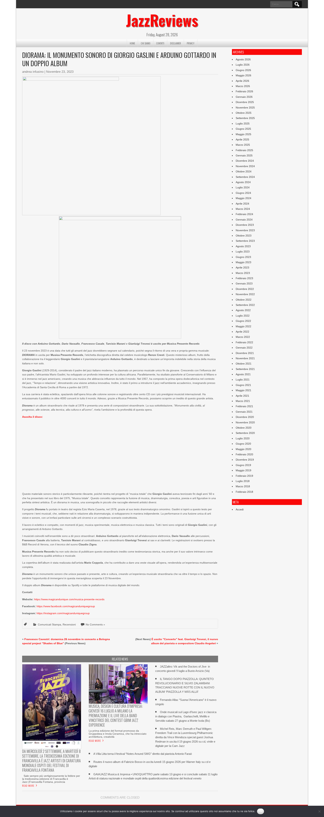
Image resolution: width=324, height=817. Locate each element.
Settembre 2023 (245, 240)
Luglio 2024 (243, 187)
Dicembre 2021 (245, 353)
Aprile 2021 (242, 395)
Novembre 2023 (245, 230)
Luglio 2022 (243, 315)
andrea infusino (33, 72)
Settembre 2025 (245, 118)
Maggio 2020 (243, 449)
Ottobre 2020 (243, 427)
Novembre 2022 (245, 294)
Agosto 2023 (243, 246)
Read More (28, 785)
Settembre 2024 (245, 176)
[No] (319, 811)
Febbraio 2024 (244, 214)
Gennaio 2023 (244, 283)
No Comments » (95, 624)
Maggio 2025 (243, 134)
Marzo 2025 (243, 144)
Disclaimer (175, 43)
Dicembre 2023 (245, 224)
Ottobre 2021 (243, 363)
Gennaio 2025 (244, 155)
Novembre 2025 (245, 107)
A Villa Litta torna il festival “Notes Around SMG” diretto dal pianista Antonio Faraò (142, 753)
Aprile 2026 (242, 80)
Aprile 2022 (242, 331)
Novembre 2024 (245, 166)
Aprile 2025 (242, 139)
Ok (260, 811)
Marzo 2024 (243, 208)
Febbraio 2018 (244, 491)
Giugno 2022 (243, 320)
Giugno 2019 (243, 465)
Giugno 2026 (243, 70)
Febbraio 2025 (244, 150)
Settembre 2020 (245, 432)
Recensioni (69, 624)
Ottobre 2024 (243, 171)
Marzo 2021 (243, 400)
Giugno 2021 (243, 385)
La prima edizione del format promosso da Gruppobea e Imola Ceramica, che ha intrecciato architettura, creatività (117, 733)
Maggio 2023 (243, 262)
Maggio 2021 (243, 390)
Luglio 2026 (243, 64)
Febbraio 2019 (244, 475)
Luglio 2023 (243, 251)
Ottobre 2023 (243, 235)
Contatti (160, 43)
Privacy (190, 43)
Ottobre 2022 (243, 299)
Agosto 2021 (243, 374)
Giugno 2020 (243, 443)
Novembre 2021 (245, 358)
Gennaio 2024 (244, 219)
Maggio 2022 (243, 326)
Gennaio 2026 (244, 96)
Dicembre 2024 (245, 160)
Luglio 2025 (243, 123)
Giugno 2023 (243, 256)
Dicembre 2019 (245, 459)
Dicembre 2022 (245, 288)
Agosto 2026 (243, 59)
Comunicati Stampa (49, 624)
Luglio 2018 (243, 481)
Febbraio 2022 (244, 342)
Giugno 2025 (243, 128)
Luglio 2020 (243, 438)
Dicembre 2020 (245, 416)
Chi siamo (145, 43)
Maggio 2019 (243, 470)
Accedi (240, 509)
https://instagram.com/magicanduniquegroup (63, 613)
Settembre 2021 (245, 369)
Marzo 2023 (243, 272)
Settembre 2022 (245, 304)
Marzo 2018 (243, 486)
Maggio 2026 (243, 75)
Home (132, 43)
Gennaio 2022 (244, 347)
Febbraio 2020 (244, 454)
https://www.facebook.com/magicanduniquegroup (66, 606)
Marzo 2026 (243, 86)
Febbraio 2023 (244, 278)
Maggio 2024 (243, 198)
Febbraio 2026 (244, 91)
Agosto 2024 (243, 182)
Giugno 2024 (243, 192)
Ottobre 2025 (243, 112)
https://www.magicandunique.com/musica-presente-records (69, 599)
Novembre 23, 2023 (60, 72)
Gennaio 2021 (244, 411)
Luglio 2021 (243, 379)
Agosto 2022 (243, 310)
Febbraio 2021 (244, 406)
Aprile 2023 (242, 267)
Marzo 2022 (243, 336)
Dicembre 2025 (245, 102)
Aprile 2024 (242, 203)
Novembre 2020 (245, 422)
